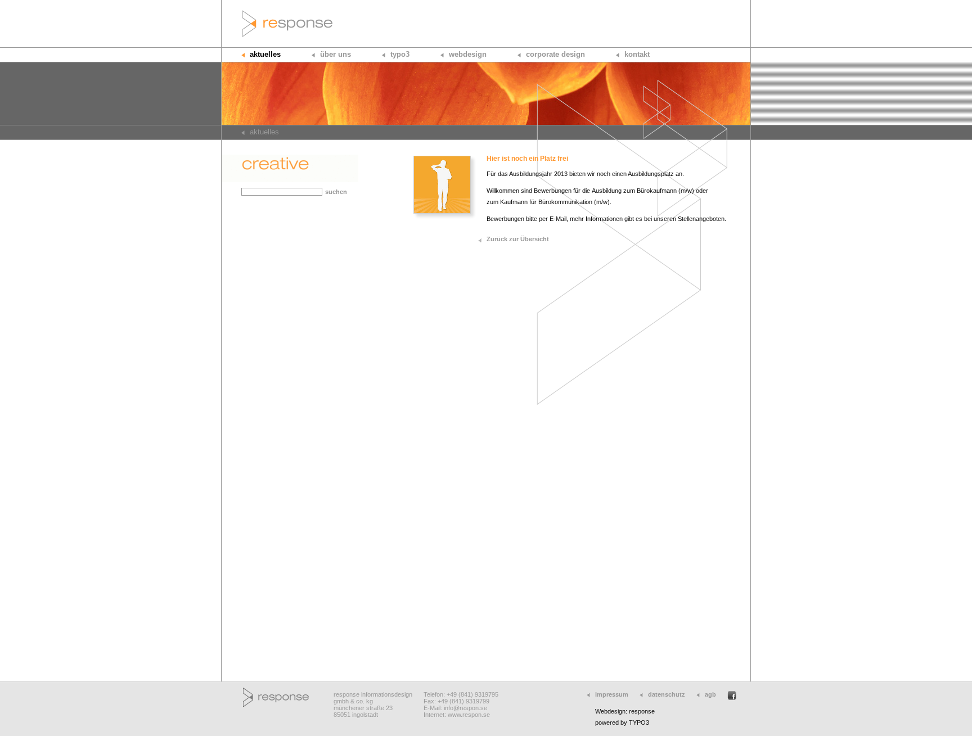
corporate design (555, 54)
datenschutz (666, 694)
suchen (336, 191)
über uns (335, 54)
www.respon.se (469, 714)
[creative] (290, 180)
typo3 (400, 54)
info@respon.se (465, 708)
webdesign (468, 54)
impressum (611, 694)
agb (710, 694)
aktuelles (265, 54)
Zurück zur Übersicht (518, 239)
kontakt (637, 54)
